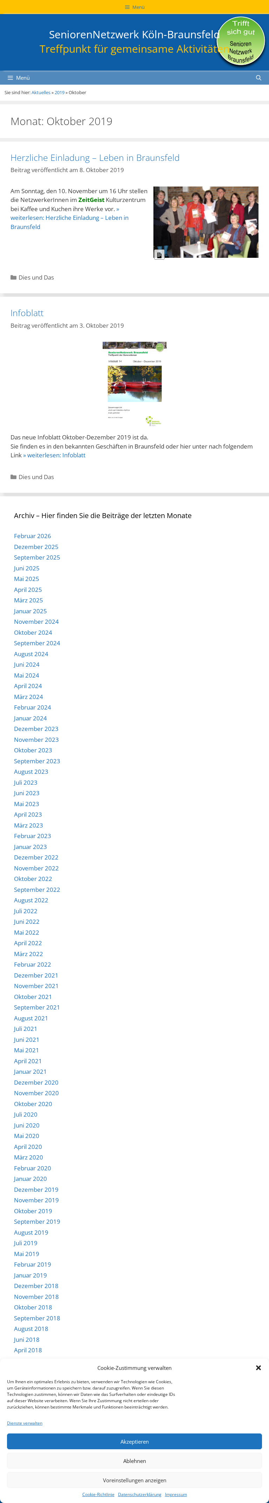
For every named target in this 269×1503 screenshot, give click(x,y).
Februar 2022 (32, 964)
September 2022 (37, 890)
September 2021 (37, 1007)
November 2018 (36, 1297)
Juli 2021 (25, 1029)
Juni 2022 (27, 921)
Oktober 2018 (33, 1307)
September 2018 (37, 1318)
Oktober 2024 (33, 632)
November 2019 (36, 1200)
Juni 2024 (27, 664)
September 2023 (37, 761)
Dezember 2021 (36, 975)
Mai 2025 (26, 579)
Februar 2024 (32, 707)
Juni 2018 (27, 1339)
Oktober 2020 (33, 1104)
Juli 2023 (25, 782)
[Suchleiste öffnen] (258, 78)
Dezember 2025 (36, 547)
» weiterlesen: (70, 218)
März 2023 (28, 825)
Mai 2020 (26, 1136)
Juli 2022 (25, 911)
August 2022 (31, 900)
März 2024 (28, 697)
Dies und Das (36, 277)
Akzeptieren (134, 1441)
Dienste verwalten (24, 1423)
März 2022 (28, 954)
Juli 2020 (25, 1114)
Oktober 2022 (33, 879)
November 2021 (36, 986)
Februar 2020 (32, 1168)
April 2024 (28, 686)
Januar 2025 (30, 611)
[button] (258, 1367)
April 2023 (28, 814)
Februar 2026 (32, 536)
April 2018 (28, 1350)
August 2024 (31, 654)
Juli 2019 (25, 1243)
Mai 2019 (26, 1254)
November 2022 (36, 868)
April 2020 (28, 1147)
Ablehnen (134, 1460)
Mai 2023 (26, 804)
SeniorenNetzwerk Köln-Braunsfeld (134, 34)
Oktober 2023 (33, 750)
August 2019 (31, 1232)
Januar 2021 (30, 1071)
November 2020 (36, 1093)
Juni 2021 (27, 1039)
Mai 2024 (26, 675)
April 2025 (28, 590)
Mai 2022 (26, 932)
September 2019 (37, 1221)
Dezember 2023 (36, 729)
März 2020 (28, 1157)
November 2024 (36, 621)
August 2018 (31, 1329)
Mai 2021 (26, 1050)
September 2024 (37, 643)
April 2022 (28, 943)
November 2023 (36, 740)
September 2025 (37, 557)
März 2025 (28, 600)
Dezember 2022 (36, 857)
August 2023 (31, 771)
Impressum (176, 1494)
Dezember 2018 (36, 1286)
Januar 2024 (30, 718)
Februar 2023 (32, 836)
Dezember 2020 (36, 1082)
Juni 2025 (27, 568)
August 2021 (31, 1018)
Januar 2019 (30, 1275)
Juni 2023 (27, 793)
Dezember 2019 (36, 1189)
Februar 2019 (32, 1264)
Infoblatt (27, 313)
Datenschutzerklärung (139, 1494)
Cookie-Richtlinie (98, 1494)
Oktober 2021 (33, 997)
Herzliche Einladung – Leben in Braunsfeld (95, 157)
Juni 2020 (27, 1125)
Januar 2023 (30, 847)
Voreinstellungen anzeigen (134, 1480)
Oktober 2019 (33, 1211)
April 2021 (28, 1061)
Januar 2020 (30, 1179)
